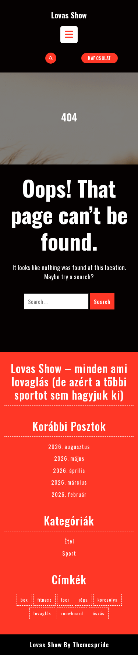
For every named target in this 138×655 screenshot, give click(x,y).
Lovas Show (69, 15)
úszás (99, 613)
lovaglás (42, 613)
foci (65, 599)
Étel (69, 541)
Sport (69, 553)
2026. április (69, 470)
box (24, 599)
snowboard (72, 613)
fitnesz (45, 599)
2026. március (69, 482)
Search (102, 301)
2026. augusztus (69, 446)
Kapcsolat (99, 58)
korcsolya (108, 599)
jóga (83, 599)
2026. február (69, 494)
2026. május (69, 458)
